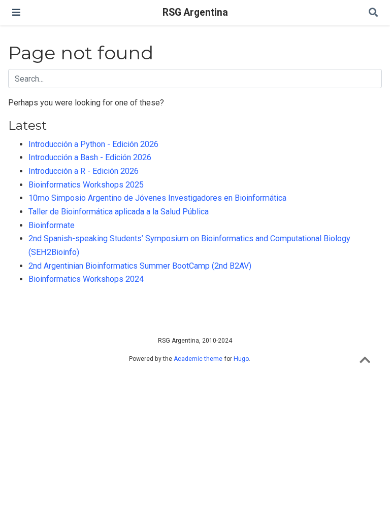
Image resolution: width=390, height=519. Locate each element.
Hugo (241, 358)
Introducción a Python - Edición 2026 (93, 144)
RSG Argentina (195, 12)
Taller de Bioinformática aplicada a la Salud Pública (118, 211)
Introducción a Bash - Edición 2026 (89, 157)
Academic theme (198, 358)
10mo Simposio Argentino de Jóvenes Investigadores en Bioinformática (157, 198)
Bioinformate (51, 225)
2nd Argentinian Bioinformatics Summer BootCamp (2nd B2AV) (139, 266)
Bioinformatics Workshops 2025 (86, 185)
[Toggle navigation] (16, 12)
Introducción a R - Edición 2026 (83, 171)
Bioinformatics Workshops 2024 (86, 279)
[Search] (373, 13)
